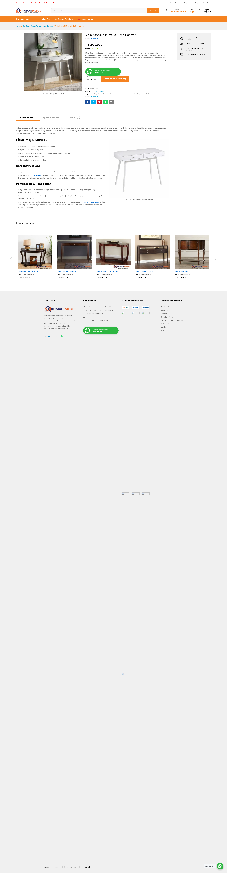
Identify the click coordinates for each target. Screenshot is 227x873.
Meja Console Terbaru (144, 271)
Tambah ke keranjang (115, 78)
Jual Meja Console (97, 94)
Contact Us (174, 3)
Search (153, 11)
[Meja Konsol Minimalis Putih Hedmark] (87, 102)
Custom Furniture (65, 19)
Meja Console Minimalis (66, 271)
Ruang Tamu (36, 26)
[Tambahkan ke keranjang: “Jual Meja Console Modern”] (33, 267)
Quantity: (88, 76)
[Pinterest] (53, 336)
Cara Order (207, 3)
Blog (185, 3)
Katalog (195, 3)
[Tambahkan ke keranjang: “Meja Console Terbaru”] (150, 267)
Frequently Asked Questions (172, 320)
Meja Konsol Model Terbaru (107, 271)
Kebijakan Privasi (167, 317)
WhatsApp (175, 10)
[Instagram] (57, 336)
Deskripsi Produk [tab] (28, 117)
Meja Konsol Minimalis (146, 94)
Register (207, 12)
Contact (164, 313)
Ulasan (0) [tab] (74, 117)
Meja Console (48, 26)
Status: (88, 49)
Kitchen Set (45, 19)
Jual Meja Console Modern (29, 271)
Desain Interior (87, 19)
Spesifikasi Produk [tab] (53, 117)
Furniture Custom (167, 307)
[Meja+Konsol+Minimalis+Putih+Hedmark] (93, 102)
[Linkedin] (49, 336)
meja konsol (38, 175)
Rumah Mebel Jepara (91, 202)
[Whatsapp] (61, 336)
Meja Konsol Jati (181, 271)
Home (18, 26)
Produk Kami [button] (23, 19)
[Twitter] (45, 336)
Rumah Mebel (96, 39)
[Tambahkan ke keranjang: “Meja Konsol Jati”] (189, 267)
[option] (35, 258)
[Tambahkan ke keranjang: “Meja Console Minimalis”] (72, 267)
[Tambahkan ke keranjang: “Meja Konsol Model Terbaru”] (111, 267)
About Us (161, 3)
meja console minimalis (127, 94)
